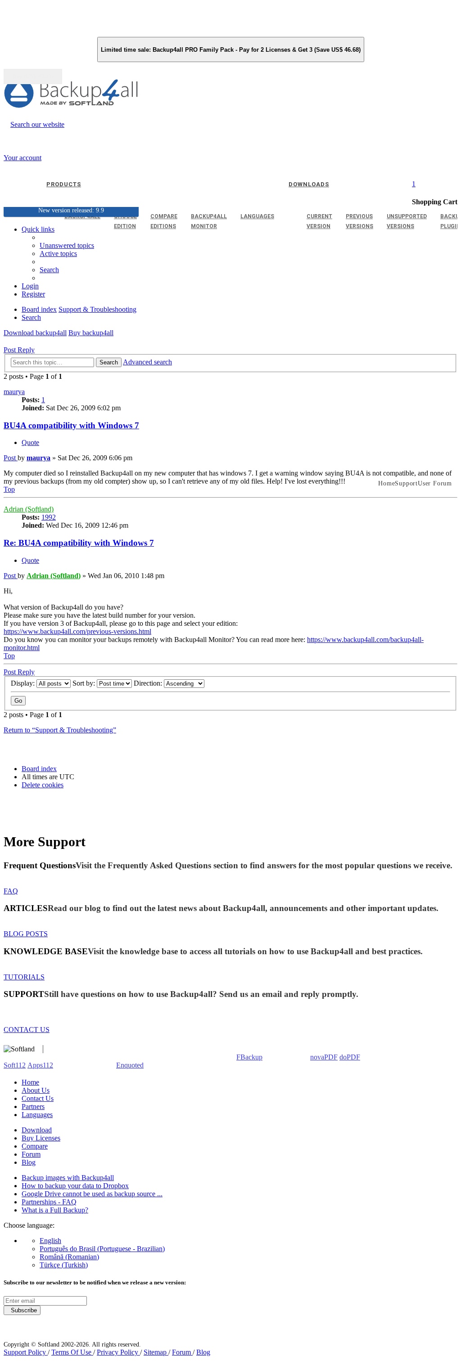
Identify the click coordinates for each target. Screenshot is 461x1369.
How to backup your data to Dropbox (75, 1185)
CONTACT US (27, 1029)
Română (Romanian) (69, 1257)
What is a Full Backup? (55, 1210)
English (50, 1240)
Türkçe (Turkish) (64, 1265)
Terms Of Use (72, 1352)
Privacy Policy (118, 1352)
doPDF (349, 1057)
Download (37, 1130)
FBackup (249, 1057)
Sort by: (84, 683)
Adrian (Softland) (29, 509)
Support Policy (26, 1352)
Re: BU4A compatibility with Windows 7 (79, 543)
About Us (36, 1090)
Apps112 (40, 1065)
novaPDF (324, 1057)
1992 (48, 517)
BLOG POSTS (26, 934)
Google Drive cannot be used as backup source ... (92, 1194)
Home (30, 1082)
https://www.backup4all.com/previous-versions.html (77, 631)
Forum (31, 1154)
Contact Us (38, 1098)
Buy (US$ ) (33, 76)
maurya (14, 391)
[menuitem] (58, 253)
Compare (35, 1146)
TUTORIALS (24, 977)
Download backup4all (35, 333)
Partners (33, 1106)
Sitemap (156, 1352)
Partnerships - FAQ (49, 1202)
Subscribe (22, 1310)
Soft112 (15, 1065)
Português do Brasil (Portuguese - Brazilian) (102, 1248)
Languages (37, 1114)
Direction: (149, 683)
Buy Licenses (41, 1138)
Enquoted (130, 1065)
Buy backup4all (90, 333)
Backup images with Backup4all (68, 1177)
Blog (29, 1162)
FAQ (11, 891)
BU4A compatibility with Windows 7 (71, 425)
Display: (23, 683)
